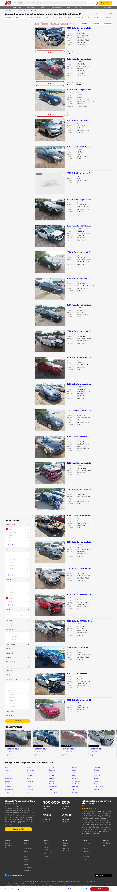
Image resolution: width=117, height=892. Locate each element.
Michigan (29, 778)
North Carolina (53, 784)
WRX (70, 17)
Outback (9, 17)
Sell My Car (78, 7)
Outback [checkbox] (11, 589)
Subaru (26, 11)
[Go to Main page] (8, 3)
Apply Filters (17, 720)
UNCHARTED (98, 17)
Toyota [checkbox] (11, 565)
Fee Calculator (87, 854)
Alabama (7, 767)
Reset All (72, 23)
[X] (109, 843)
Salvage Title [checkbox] (13, 637)
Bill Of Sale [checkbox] (12, 639)
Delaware (52, 770)
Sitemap (48, 885)
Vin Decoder (86, 856)
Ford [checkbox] (10, 562)
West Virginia (53, 792)
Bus (25, 854)
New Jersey (97, 781)
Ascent (62, 17)
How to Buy (86, 843)
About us (7, 843)
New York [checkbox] (12, 697)
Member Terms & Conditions (40, 885)
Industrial (27, 864)
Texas (51, 789)
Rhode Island (75, 786)
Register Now (105, 3)
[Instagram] (104, 843)
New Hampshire (76, 781)
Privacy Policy (19, 885)
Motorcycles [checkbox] (12, 532)
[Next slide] (75, 23)
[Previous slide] (35, 23)
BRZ (89, 17)
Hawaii (7, 773)
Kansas (7, 775)
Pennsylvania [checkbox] (13, 700)
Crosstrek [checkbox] (12, 601)
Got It (99, 889)
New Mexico (8, 784)
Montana (7, 781)
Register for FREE (18, 829)
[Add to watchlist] (63, 29)
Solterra (109, 17)
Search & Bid (17, 7)
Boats (26, 856)
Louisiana (52, 775)
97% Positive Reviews (88, 806)
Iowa (95, 773)
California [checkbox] (12, 695)
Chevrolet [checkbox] (12, 559)
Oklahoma (8, 786)
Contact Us (86, 851)
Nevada (51, 781)
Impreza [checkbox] (11, 598)
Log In (93, 3)
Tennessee (30, 789)
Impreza (40, 17)
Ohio (95, 784)
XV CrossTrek (79, 17)
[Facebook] (107, 843)
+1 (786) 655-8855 (27, 881)
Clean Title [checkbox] (12, 634)
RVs (25, 845)
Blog (68, 7)
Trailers (26, 859)
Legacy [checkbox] (11, 595)
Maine (73, 775)
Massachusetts (9, 778)
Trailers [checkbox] (11, 541)
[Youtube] (104, 845)
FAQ (84, 845)
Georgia (96, 770)
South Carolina (98, 786)
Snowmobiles (28, 867)
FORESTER (20, 17)
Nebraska (30, 781)
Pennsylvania (53, 786)
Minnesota (52, 778)
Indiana (64, 23)
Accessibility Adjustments (16, 875)
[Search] (84, 3)
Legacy (30, 17)
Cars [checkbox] (10, 529)
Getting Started (56, 7)
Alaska (29, 767)
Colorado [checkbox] (12, 703)
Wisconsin (75, 792)
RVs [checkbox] (10, 538)
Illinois (51, 773)
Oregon (29, 786)
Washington (30, 792)
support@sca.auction (49, 881)
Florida (74, 770)
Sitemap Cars (28, 870)
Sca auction (8, 11)
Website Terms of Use (27, 885)
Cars (36, 23)
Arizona (51, 767)
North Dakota (76, 784)
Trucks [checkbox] (11, 535)
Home (6, 7)
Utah (73, 789)
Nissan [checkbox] (11, 571)
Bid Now (50, 52)
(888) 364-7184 (37, 881)
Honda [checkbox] (11, 568)
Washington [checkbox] (12, 706)
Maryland (97, 775)
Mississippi (75, 778)
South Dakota (9, 789)
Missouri (96, 778)
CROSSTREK (51, 17)
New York (30, 784)
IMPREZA (34, 11)
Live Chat (86, 848)
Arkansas (74, 767)
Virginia (7, 792)
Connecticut (30, 770)
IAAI (98, 885)
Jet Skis (26, 862)
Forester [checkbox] (11, 592)
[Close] (112, 889)
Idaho (28, 773)
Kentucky (29, 775)
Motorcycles (28, 848)
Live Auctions (31, 7)
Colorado (7, 770)
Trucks (26, 851)
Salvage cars (18, 11)
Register (65, 843)
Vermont (96, 789)
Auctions (42, 7)
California (97, 767)
